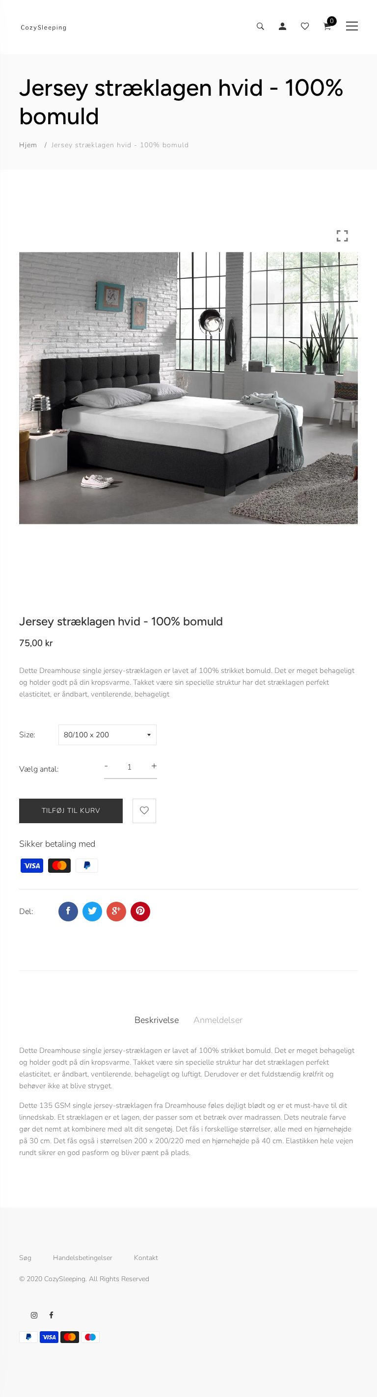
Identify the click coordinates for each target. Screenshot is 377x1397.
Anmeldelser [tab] (217, 1020)
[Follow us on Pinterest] (140, 911)
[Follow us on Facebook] (68, 911)
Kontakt (146, 1258)
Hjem (28, 145)
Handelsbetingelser (82, 1258)
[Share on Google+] (116, 911)
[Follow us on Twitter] (92, 911)
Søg (25, 1258)
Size (26, 734)
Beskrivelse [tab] (157, 1020)
